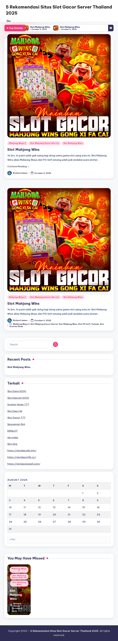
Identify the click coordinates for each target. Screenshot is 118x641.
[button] (18, 166)
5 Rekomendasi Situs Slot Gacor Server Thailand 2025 (59, 10)
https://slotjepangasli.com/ (23, 463)
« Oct (12, 539)
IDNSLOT (12, 430)
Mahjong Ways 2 (17, 143)
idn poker (12, 437)
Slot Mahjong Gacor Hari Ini (44, 143)
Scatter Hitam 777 (18, 404)
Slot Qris (12, 444)
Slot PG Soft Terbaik (88, 324)
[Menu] (8, 21)
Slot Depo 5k (14, 411)
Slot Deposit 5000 (18, 397)
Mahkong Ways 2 (21, 324)
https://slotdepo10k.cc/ (21, 457)
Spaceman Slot (16, 424)
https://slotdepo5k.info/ (21, 450)
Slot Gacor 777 (16, 417)
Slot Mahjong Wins (35, 27)
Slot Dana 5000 (16, 391)
